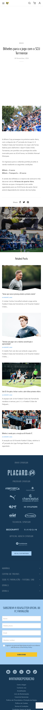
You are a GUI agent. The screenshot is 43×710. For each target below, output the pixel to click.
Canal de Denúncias (21, 697)
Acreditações (21, 691)
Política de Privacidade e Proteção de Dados (21, 700)
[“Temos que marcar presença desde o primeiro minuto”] (21, 278)
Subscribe (21, 654)
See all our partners (21, 553)
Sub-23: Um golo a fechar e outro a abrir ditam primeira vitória (21, 391)
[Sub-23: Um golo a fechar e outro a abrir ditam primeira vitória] (21, 375)
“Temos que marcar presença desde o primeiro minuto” (19, 294)
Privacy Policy (27, 647)
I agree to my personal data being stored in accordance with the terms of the (22, 646)
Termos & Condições (21, 706)
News (21, 43)
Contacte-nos (21, 688)
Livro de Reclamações (21, 694)
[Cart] (34, 3)
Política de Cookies (21, 703)
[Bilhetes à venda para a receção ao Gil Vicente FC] (21, 420)
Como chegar (21, 685)
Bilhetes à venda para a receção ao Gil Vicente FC (17, 433)
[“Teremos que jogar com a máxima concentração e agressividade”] (21, 325)
